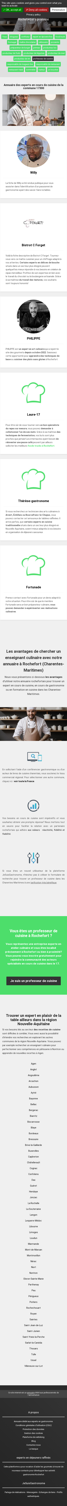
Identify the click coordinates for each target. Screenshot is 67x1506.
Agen (33, 1063)
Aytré (33, 1092)
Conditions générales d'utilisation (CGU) (34, 1425)
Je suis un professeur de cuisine (33, 981)
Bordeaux (33, 1133)
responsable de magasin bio (20, 64)
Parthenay (33, 1284)
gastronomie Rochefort (33, 1474)
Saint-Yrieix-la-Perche (34, 1337)
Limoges (33, 1232)
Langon (33, 1215)
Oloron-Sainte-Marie (33, 1279)
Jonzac (33, 1197)
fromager (12, 42)
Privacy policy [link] (33, 14)
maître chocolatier (27, 42)
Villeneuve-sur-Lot (33, 1366)
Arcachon (33, 1081)
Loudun (33, 1238)
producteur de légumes (34, 53)
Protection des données (33, 1429)
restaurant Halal (16, 70)
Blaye (33, 1127)
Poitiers (33, 1302)
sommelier (31, 70)
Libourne (33, 1226)
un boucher (53, 70)
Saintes (33, 1319)
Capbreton (33, 1156)
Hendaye (33, 1191)
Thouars (33, 1348)
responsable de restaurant (48, 64)
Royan (33, 1313)
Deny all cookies (37, 9)
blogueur (14, 37)
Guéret (33, 1185)
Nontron (33, 1273)
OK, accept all (13, 9)
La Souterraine (33, 1209)
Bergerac (33, 1110)
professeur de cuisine (43, 59)
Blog (33, 1441)
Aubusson (34, 1087)
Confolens (33, 1174)
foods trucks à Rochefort (41, 446)
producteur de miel (56, 53)
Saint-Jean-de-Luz (33, 1325)
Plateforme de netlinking (33, 1437)
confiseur (25, 37)
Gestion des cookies (33, 1433)
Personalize (58, 9)
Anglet (33, 1069)
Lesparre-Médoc (33, 1220)
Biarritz (33, 1116)
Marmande (33, 1244)
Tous (4, 37)
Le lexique (33, 1449)
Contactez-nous (33, 1445)
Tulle (33, 1354)
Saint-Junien (33, 1331)
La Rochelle (33, 1203)
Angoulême (33, 1075)
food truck (60, 37)
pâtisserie (43, 42)
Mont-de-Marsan (33, 1249)
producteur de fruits (11, 53)
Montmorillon (33, 1255)
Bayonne (33, 1098)
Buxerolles (33, 1151)
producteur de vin (22, 59)
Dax (33, 1180)
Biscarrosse (33, 1122)
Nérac (33, 1261)
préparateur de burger (20, 48)
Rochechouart (33, 1308)
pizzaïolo (55, 42)
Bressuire (33, 1139)
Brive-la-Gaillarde (33, 1145)
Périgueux (33, 1296)
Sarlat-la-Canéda (33, 1342)
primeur (36, 48)
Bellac (34, 1104)
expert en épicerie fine (42, 37)
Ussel (33, 1360)
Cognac (33, 1168)
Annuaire (18, 1421)
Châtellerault (33, 1162)
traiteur (42, 70)
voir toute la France (24, 781)
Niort (33, 1267)
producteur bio (50, 48)
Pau (34, 1290)
